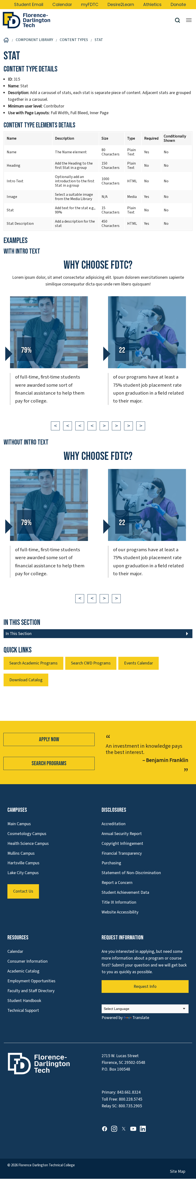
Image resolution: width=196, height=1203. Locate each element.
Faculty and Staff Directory (30, 991)
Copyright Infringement (122, 844)
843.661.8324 (129, 1092)
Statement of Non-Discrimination (131, 873)
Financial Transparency (122, 853)
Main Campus (19, 824)
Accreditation (113, 824)
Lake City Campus (23, 873)
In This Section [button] (18, 634)
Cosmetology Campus (26, 834)
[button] (179, 20)
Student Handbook (24, 1001)
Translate (140, 1018)
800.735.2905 (130, 1106)
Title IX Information (119, 902)
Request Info (145, 987)
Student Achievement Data (125, 892)
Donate (178, 4)
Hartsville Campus (23, 863)
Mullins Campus (21, 853)
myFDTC (89, 4)
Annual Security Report (122, 834)
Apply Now (49, 739)
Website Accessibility (120, 912)
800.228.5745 (130, 1099)
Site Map (177, 1171)
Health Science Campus (28, 844)
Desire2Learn (121, 4)
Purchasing (111, 863)
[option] (49, 356)
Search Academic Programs (33, 663)
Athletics (152, 4)
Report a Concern (117, 883)
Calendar (62, 4)
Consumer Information (27, 961)
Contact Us (23, 891)
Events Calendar (138, 663)
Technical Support (23, 1010)
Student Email (28, 4)
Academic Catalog (23, 971)
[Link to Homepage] (88, 20)
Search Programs (49, 763)
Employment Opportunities (31, 981)
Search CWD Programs (91, 663)
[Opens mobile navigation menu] (189, 20)
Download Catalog (26, 680)
